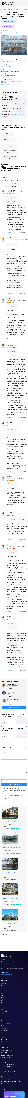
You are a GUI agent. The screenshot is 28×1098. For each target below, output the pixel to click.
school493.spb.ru (5, 84)
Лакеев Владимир (11, 692)
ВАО (2, 995)
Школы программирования (8, 1066)
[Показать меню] (24, 3)
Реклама (3, 1089)
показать (12, 75)
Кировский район (6, 66)
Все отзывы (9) (7, 177)
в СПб (22, 103)
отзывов (15, 30)
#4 (7, 476)
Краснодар (4, 1026)
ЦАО (2, 1009)
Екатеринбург (4, 1030)
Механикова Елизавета (13, 699)
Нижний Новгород (6, 1035)
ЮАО (2, 1000)
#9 (7, 190)
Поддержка (4, 1077)
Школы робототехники (7, 1069)
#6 (7, 344)
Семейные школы (5, 1057)
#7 (7, 299)
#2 (7, 545)
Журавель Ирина (11, 684)
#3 (7, 512)
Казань (3, 1032)
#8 (7, 237)
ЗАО (2, 1002)
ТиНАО (3, 1014)
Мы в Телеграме (6, 974)
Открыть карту (8, 21)
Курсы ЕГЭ (4, 1053)
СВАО (2, 993)
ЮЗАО (2, 991)
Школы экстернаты (6, 1059)
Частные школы (5, 986)
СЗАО (2, 1007)
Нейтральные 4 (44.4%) (10, 183)
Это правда (12, 197)
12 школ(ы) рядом (7, 26)
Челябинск (4, 1039)
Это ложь (11, 202)
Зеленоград (4, 1011)
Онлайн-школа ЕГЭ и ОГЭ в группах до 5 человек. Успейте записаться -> (12, 1094)
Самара (3, 1042)
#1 (7, 616)
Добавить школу (5, 1079)
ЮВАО (2, 1004)
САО (2, 998)
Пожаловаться (23, 232)
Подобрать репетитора (14, 707)
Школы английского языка (8, 1064)
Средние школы (5, 983)
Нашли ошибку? (23, 120)
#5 (7, 422)
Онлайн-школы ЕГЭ (6, 1050)
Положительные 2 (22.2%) (10, 180)
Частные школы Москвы (7, 1055)
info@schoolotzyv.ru (6, 972)
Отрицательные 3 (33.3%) (10, 186)
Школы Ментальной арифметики (9, 1071)
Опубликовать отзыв (14, 784)
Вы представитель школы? (9, 33)
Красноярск (4, 1037)
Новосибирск (4, 1028)
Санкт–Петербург (5, 1023)
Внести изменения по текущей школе (11, 1081)
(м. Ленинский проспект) (8, 61)
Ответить (9, 232)
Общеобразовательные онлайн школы (11, 1062)
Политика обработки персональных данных (12, 968)
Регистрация (4, 1083)
